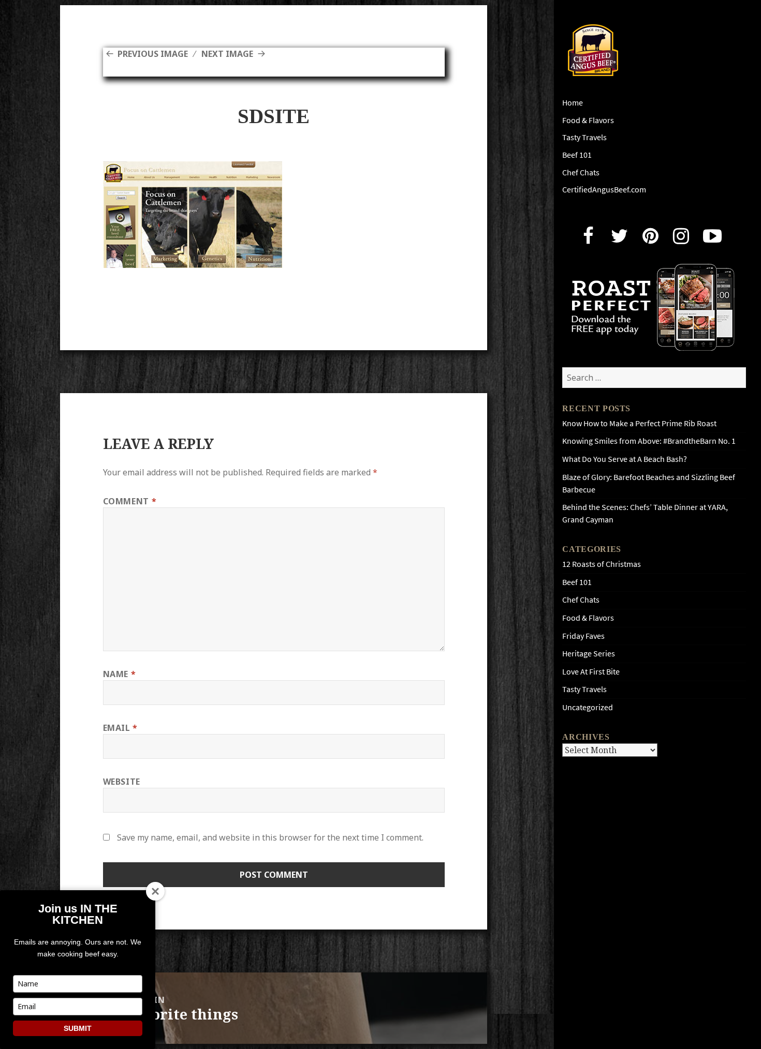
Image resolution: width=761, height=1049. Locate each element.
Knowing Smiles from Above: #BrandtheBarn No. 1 (649, 441)
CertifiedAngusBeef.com (604, 189)
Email (120, 727)
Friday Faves (583, 636)
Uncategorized (587, 707)
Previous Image (153, 53)
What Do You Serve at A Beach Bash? (624, 459)
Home (572, 102)
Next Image (227, 53)
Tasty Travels (584, 137)
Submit (78, 1028)
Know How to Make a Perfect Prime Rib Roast (639, 423)
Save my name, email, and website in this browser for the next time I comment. (270, 837)
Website (121, 781)
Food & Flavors (588, 120)
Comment (130, 501)
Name (119, 674)
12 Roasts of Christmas (601, 564)
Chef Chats (580, 172)
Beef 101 (577, 154)
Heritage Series (588, 653)
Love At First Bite (591, 671)
